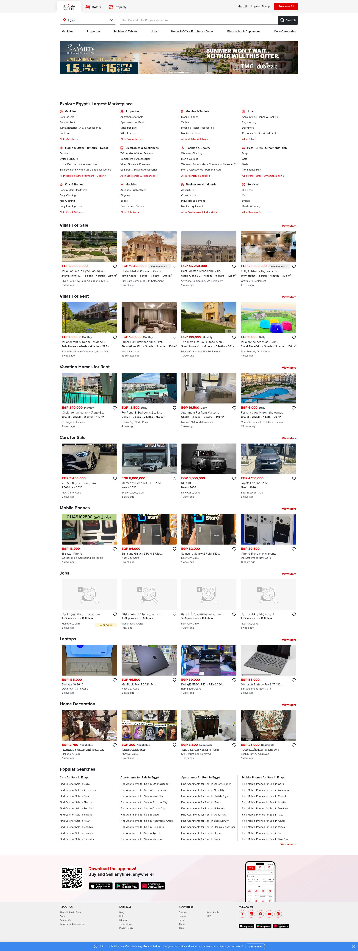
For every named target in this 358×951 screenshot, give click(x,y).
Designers (248, 128)
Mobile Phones (189, 117)
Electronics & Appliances (243, 31)
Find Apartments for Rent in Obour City (203, 814)
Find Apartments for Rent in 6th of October (206, 784)
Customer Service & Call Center (260, 133)
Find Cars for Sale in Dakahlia (76, 833)
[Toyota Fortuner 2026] (268, 471)
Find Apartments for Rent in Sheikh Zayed (205, 796)
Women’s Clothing (191, 153)
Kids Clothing (67, 201)
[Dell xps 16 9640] (89, 670)
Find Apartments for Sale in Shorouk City (143, 802)
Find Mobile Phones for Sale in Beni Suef (265, 839)
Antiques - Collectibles (133, 190)
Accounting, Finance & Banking (260, 117)
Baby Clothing (68, 195)
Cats (244, 159)
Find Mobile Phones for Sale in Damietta (265, 808)
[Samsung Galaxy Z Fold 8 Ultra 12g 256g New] (149, 539)
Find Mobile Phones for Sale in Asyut (263, 821)
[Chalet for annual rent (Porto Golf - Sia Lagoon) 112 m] (89, 400)
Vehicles (67, 31)
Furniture (65, 153)
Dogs (245, 153)
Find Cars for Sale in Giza (74, 796)
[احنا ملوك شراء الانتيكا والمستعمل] (89, 735)
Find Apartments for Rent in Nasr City (202, 790)
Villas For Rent (128, 133)
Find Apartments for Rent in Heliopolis (203, 808)
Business (247, 190)
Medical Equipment (192, 206)
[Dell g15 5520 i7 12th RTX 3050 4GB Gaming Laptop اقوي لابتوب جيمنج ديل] (209, 670)
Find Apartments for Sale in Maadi (139, 814)
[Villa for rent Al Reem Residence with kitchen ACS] (89, 330)
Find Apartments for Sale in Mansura (141, 839)
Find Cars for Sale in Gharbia (76, 827)
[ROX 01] (209, 471)
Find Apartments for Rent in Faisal (200, 839)
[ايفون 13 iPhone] (89, 539)
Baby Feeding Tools (71, 206)
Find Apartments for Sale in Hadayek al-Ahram (146, 821)
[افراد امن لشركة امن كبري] (268, 604)
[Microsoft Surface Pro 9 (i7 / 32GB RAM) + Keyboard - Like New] (268, 670)
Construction (188, 195)
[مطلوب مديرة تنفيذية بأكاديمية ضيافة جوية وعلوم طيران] (209, 604)
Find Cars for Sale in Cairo (75, 784)
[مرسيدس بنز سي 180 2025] (89, 471)
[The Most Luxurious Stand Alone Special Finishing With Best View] (209, 330)
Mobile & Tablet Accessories (197, 128)
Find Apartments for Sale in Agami (140, 833)
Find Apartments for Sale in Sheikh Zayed (144, 790)
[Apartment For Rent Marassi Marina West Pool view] (209, 400)
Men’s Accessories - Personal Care (201, 169)
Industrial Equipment (193, 201)
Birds (245, 164)
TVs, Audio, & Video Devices (136, 153)
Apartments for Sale (131, 117)
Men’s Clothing (189, 159)
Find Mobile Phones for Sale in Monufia (264, 796)
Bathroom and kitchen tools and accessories (85, 169)
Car (244, 195)
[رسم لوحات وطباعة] (149, 735)
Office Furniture (69, 159)
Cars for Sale (67, 117)
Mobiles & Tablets (126, 31)
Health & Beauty (251, 206)
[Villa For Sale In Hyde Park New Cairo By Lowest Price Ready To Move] (89, 259)
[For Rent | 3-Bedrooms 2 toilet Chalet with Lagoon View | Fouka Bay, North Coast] (149, 400)
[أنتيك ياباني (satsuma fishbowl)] (268, 735)
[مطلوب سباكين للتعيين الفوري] (89, 604)
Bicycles (125, 195)
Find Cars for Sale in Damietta (77, 839)
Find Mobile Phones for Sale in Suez (263, 833)
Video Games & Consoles (135, 164)
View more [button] (286, 844)
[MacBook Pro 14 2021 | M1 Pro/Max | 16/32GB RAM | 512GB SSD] (149, 670)
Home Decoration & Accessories (78, 164)
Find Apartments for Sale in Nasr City (141, 796)
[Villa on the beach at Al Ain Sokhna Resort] (268, 330)
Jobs (154, 31)
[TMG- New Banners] (179, 57)
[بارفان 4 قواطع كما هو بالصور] (209, 735)
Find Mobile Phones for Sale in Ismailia (264, 802)
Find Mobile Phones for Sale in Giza (262, 814)
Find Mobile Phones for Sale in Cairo (263, 784)
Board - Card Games (132, 206)
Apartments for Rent (132, 122)
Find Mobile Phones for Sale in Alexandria (266, 790)
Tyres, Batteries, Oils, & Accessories (80, 128)
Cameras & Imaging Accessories (139, 169)
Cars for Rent (67, 122)
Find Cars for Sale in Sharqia (76, 802)
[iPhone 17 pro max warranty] (268, 539)
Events (246, 201)
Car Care (65, 133)
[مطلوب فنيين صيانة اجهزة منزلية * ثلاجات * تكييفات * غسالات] (149, 604)
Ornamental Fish (251, 169)
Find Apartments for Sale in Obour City (142, 808)
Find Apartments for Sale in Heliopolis (142, 827)
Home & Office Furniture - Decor (192, 31)
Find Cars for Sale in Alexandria (78, 790)
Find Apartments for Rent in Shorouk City (205, 821)
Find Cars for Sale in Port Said (77, 808)
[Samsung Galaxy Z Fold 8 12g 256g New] (209, 539)
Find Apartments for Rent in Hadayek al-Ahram (208, 827)
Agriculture (187, 190)
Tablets (185, 122)
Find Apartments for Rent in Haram (201, 833)
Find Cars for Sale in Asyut (75, 821)
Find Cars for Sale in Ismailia (76, 814)
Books (124, 201)
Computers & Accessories (135, 159)
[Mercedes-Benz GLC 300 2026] (149, 471)
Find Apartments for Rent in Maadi (201, 802)
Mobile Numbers (190, 133)
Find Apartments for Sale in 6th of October (144, 784)
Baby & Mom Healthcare (73, 190)
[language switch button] (242, 7)
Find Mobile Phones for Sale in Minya (263, 827)
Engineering (249, 122)
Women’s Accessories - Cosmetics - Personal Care (209, 164)
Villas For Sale (128, 128)
